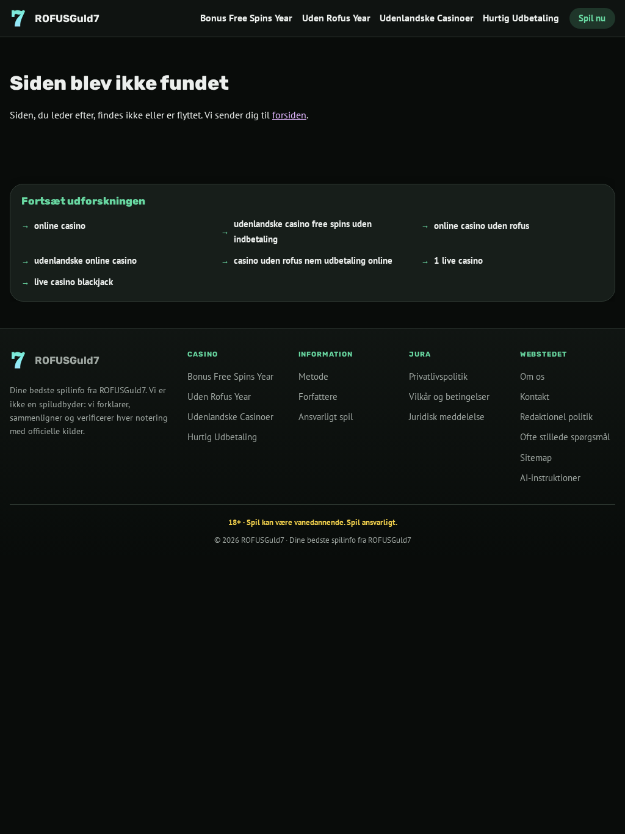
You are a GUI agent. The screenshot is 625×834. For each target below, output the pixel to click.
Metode (313, 376)
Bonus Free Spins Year (246, 18)
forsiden (289, 115)
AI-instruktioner (550, 478)
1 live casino (458, 260)
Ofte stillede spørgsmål (565, 437)
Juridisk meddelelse (447, 416)
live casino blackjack (73, 282)
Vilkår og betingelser (449, 396)
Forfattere (318, 396)
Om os (532, 376)
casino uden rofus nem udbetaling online (313, 260)
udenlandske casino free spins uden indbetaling (303, 231)
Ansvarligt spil (325, 416)
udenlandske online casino (85, 260)
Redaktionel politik (556, 416)
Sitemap (536, 457)
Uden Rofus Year (336, 18)
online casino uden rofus (481, 225)
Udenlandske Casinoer (427, 18)
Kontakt (534, 396)
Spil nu (592, 18)
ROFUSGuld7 (262, 540)
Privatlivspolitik (438, 376)
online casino (59, 225)
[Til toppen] (595, 804)
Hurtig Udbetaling (521, 18)
